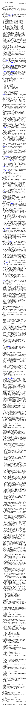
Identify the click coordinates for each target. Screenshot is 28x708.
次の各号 (12, 14)
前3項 (4, 127)
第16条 (7, 343)
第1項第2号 (12, 65)
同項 (8, 159)
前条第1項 (7, 156)
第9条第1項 (10, 378)
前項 (5, 65)
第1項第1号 (5, 60)
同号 (12, 62)
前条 (11, 343)
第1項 (4, 280)
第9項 (5, 71)
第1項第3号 (13, 71)
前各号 (6, 228)
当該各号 (9, 15)
